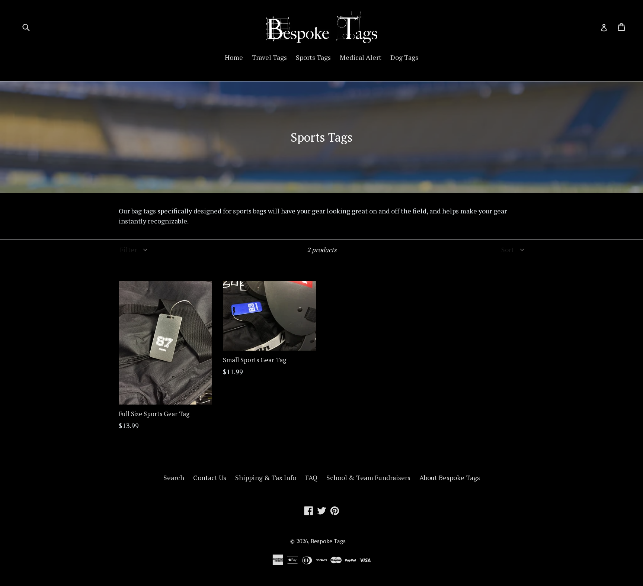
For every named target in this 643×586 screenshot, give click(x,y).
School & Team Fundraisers (368, 477)
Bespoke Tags (328, 541)
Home (234, 57)
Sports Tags (313, 57)
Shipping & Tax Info (265, 477)
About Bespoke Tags (449, 477)
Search (173, 477)
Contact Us (209, 477)
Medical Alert (360, 57)
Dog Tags (404, 57)
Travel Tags (269, 57)
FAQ (311, 477)
